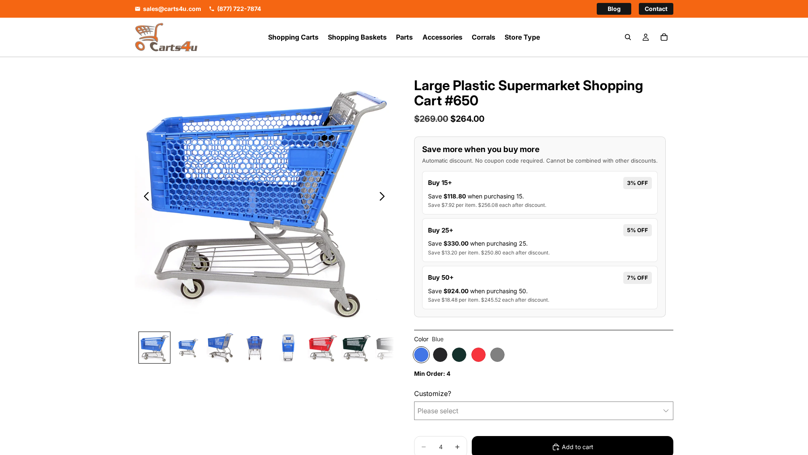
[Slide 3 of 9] (222, 347)
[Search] (628, 37)
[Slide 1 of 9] (154, 347)
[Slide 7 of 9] (356, 347)
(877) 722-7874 (239, 9)
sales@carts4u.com (172, 9)
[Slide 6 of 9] (323, 347)
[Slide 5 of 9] (289, 347)
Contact (656, 8)
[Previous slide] (144, 197)
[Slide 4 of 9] (255, 347)
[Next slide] (384, 197)
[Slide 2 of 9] (188, 347)
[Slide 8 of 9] (390, 347)
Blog (614, 8)
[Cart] (664, 37)
